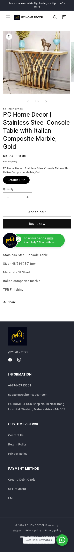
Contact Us (16, 435)
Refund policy (33, 530)
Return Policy (17, 444)
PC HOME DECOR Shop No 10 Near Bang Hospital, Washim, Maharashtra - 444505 (36, 406)
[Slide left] (27, 101)
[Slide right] (46, 101)
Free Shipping (10, 161)
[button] (8, 17)
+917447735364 (19, 385)
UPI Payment (17, 489)
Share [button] (12, 302)
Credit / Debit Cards (22, 479)
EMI (11, 498)
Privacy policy (17, 453)
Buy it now (37, 224)
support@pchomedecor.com (27, 394)
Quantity (8, 189)
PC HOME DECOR (35, 525)
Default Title (16, 180)
